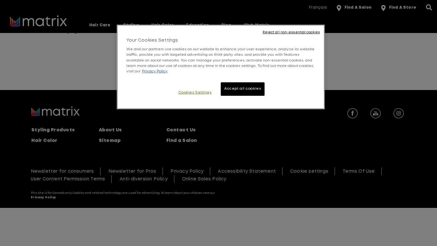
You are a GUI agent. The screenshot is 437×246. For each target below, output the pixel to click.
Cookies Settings (194, 92)
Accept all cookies (242, 88)
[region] (221, 67)
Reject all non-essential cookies (291, 32)
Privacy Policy (155, 71)
